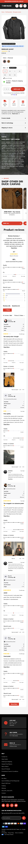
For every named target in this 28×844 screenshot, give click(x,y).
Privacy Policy (11, 832)
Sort (11, 315)
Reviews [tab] (6, 306)
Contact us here (13, 746)
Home (3, 12)
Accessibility (4, 832)
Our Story (4, 778)
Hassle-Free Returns (7, 764)
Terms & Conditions (19, 832)
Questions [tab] (16, 306)
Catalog (4, 785)
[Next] (24, 27)
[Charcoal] (4, 61)
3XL (10, 75)
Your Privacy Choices (8, 834)
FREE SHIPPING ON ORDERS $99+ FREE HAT (13, 46)
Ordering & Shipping (7, 761)
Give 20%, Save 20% (7, 790)
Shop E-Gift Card (6, 783)
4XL (15, 75)
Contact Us (4, 756)
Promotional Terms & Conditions (10, 771)
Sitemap (4, 788)
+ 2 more (21, 554)
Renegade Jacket (17, 12)
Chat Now (12, 725)
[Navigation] (25, 5)
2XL (5, 75)
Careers (4, 793)
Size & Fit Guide (6, 769)
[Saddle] (8, 61)
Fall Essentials (8, 12)
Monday (8, 82)
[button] (14, 248)
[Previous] (3, 27)
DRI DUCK (13, 829)
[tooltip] (19, 236)
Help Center (15, 735)
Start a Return (5, 766)
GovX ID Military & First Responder (10, 781)
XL (19, 71)
